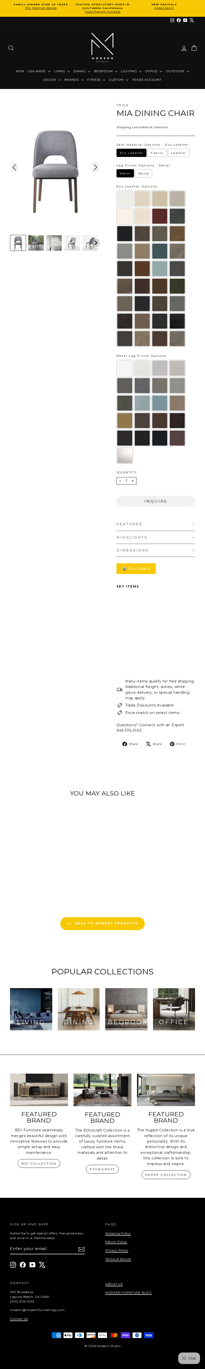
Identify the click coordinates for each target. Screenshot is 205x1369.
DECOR (50, 79)
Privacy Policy (116, 1250)
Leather (178, 153)
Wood (143, 173)
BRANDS (72, 79)
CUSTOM (116, 79)
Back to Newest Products (106, 923)
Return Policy (116, 1242)
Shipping (123, 127)
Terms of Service (118, 1259)
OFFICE (151, 71)
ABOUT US (114, 1284)
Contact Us (19, 1319)
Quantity (126, 472)
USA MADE (37, 71)
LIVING (60, 71)
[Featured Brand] (39, 1090)
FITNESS (94, 79)
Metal (125, 173)
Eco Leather (131, 153)
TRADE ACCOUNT (147, 79)
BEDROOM (104, 71)
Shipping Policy (118, 1233)
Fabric (157, 153)
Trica (122, 105)
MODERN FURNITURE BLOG (128, 1292)
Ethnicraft (102, 1169)
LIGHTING (129, 71)
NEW (20, 71)
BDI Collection (39, 1163)
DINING (80, 71)
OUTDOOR (175, 71)
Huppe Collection (166, 1175)
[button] (18, 243)
